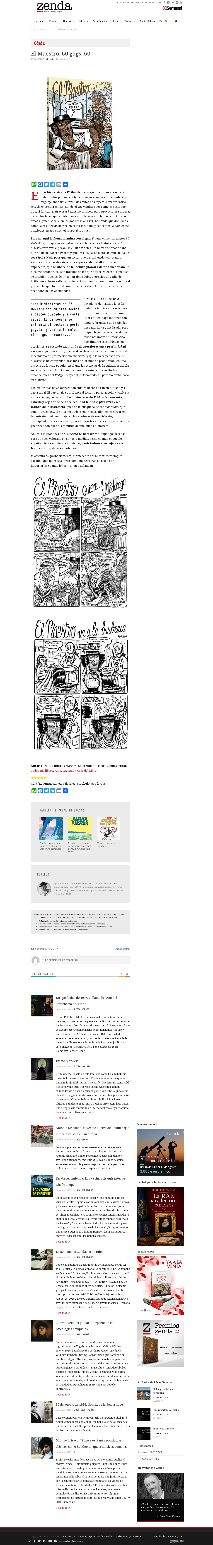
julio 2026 (147, 1458)
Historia (67, 20)
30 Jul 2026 (158, 1418)
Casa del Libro (87, 770)
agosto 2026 (148, 1452)
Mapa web (137, 1536)
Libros (82, 20)
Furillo (49, 58)
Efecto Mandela (67, 1061)
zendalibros (81, 1139)
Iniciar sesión (122, 948)
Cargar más (80, 1519)
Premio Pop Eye (175, 1536)
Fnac (71, 770)
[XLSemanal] (172, 8)
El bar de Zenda (160, 1397)
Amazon (60, 770)
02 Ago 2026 (158, 1401)
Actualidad (99, 20)
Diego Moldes (81, 1009)
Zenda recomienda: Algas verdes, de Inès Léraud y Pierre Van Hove (79, 847)
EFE (76, 1452)
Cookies (118, 1536)
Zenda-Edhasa (147, 20)
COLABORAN (123, 3)
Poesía (53, 20)
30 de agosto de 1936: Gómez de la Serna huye (89, 1404)
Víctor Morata (82, 1066)
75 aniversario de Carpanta (106, 844)
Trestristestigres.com (71, 1536)
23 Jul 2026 (158, 1436)
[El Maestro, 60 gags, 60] (80, 124)
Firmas (39, 20)
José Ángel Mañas (84, 1410)
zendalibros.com (83, 1190)
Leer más (61, 1118)
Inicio (33, 29)
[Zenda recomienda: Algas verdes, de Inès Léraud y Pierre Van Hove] (80, 828)
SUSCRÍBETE (137, 3)
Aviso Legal (87, 1536)
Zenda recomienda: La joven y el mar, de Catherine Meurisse (50, 846)
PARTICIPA (150, 3)
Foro (161, 20)
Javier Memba (81, 1334)
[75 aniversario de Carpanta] (109, 828)
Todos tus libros (42, 770)
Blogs (115, 20)
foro (46, 917)
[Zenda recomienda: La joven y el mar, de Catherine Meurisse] (51, 828)
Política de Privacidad (103, 1536)
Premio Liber (160, 1536)
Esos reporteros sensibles (167, 1409)
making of (64, 59)
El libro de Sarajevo (163, 1428)
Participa (127, 1536)
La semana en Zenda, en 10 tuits (79, 1252)
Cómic (51, 29)
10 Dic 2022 (36, 59)
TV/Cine (128, 20)
